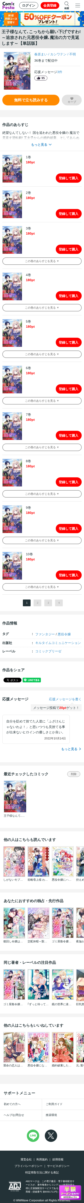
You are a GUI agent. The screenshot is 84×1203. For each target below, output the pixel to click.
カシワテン (58, 54)
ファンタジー (45, 634)
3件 (59, 72)
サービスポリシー (58, 1166)
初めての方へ (12, 1104)
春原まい (40, 54)
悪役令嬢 (64, 634)
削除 (74, 774)
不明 (72, 54)
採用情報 (57, 1159)
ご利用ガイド (54, 1104)
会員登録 (49, 5)
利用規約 (42, 1159)
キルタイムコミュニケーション (58, 643)
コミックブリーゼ (48, 651)
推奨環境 (51, 1115)
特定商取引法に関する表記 (42, 1172)
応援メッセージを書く (65, 699)
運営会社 (26, 1159)
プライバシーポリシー (28, 1166)
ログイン (28, 5)
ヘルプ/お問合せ (14, 1115)
